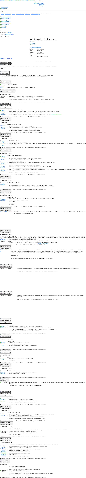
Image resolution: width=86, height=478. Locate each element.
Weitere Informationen (43, 243)
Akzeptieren (3, 241)
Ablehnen (10, 241)
